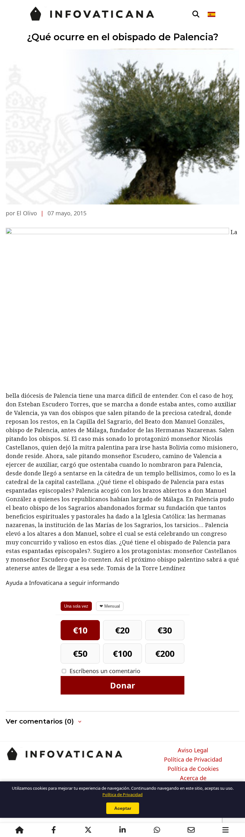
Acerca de (193, 778)
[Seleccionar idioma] (212, 14)
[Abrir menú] (226, 830)
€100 (122, 653)
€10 (80, 630)
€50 (80, 653)
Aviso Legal (193, 750)
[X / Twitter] (88, 830)
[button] (44, 722)
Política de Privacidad (193, 759)
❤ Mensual (110, 606)
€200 (164, 653)
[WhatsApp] (157, 830)
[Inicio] (19, 830)
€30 (165, 630)
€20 (122, 630)
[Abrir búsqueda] (195, 14)
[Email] (191, 830)
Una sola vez (76, 606)
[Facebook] (54, 830)
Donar (122, 685)
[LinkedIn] (122, 830)
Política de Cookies (193, 769)
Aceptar (122, 808)
